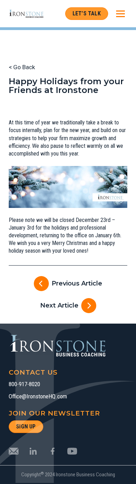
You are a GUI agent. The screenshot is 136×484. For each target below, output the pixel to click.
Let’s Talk (87, 13)
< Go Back (22, 67)
